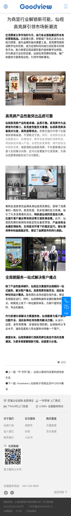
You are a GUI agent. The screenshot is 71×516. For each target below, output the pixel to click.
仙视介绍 (9, 425)
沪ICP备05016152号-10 (41, 506)
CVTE (19, 511)
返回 (63, 362)
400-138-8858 (30, 485)
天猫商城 (51, 425)
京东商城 (51, 431)
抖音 (27, 431)
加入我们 (9, 431)
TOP (66, 313)
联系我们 (9, 437)
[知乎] (12, 492)
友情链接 (8, 511)
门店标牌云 (30, 511)
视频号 (29, 425)
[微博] (6, 492)
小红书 (29, 437)
